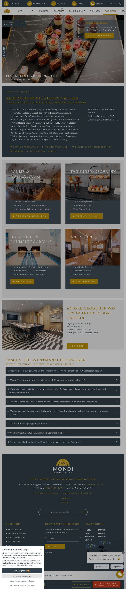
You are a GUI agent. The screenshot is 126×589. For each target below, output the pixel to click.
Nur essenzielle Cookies (22, 576)
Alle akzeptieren (20, 571)
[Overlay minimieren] (41, 549)
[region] (22, 559)
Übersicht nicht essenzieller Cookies (22, 581)
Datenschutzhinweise (17, 585)
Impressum (31, 585)
